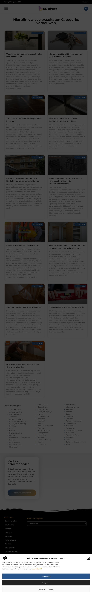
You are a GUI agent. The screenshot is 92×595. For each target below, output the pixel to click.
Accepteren (46, 576)
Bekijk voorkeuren (46, 589)
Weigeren (46, 583)
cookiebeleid (36, 569)
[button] (88, 558)
